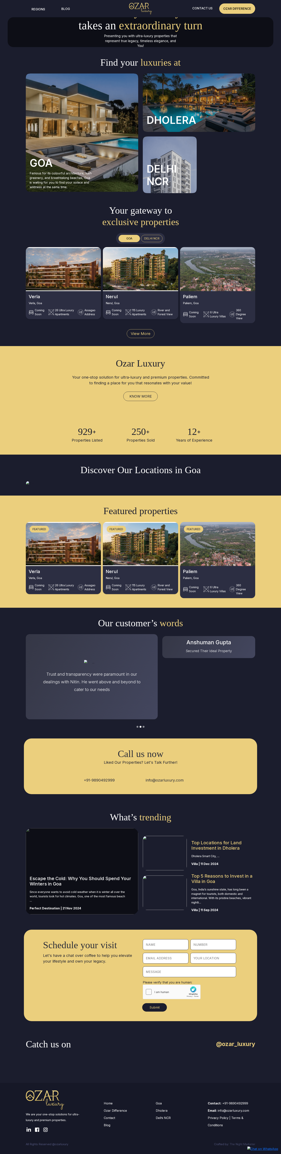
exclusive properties (140, 221)
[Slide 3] (144, 727)
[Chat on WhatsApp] (262, 1148)
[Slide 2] (140, 727)
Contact (109, 1118)
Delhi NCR (163, 1118)
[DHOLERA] (199, 102)
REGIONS (38, 9)
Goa (159, 1103)
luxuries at (160, 62)
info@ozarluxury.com (165, 780)
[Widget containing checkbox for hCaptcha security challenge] (172, 992)
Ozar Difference (237, 9)
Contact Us (202, 8)
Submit (154, 1007)
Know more (140, 396)
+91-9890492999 (99, 780)
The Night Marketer (242, 1144)
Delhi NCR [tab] (151, 238)
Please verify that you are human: (167, 982)
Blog (65, 9)
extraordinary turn (160, 25)
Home (108, 1103)
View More (140, 333)
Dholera (161, 1110)
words (171, 623)
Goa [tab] (129, 238)
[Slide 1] (137, 727)
